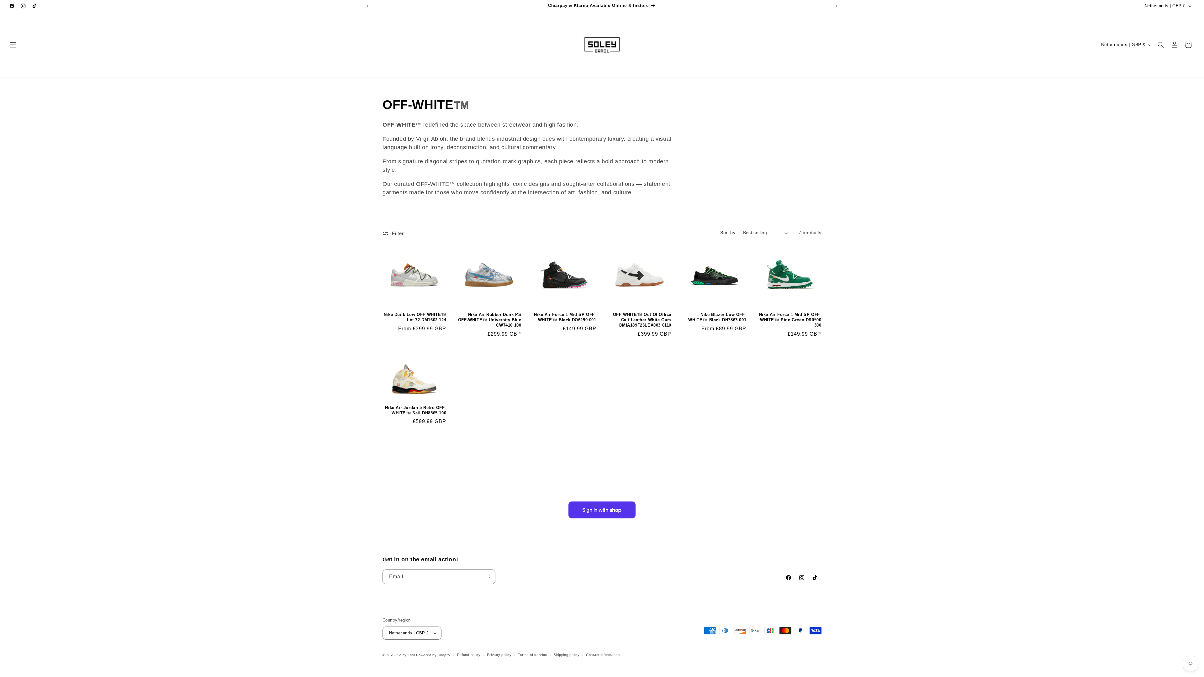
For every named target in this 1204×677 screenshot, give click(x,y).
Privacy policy (499, 655)
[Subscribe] (488, 576)
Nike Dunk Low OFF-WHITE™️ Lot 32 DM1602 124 (415, 317)
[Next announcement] (836, 6)
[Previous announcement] (367, 6)
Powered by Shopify (433, 655)
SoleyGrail (406, 655)
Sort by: (728, 232)
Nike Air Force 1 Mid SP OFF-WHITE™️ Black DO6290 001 (565, 317)
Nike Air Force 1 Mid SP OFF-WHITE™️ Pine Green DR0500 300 (790, 320)
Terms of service (532, 655)
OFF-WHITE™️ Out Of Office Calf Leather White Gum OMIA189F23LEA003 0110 (642, 320)
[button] (13, 45)
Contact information (603, 655)
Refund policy (469, 655)
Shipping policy (567, 655)
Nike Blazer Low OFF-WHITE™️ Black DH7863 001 (717, 317)
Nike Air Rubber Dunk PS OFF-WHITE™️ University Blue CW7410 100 (489, 320)
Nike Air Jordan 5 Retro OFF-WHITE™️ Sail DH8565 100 (415, 410)
